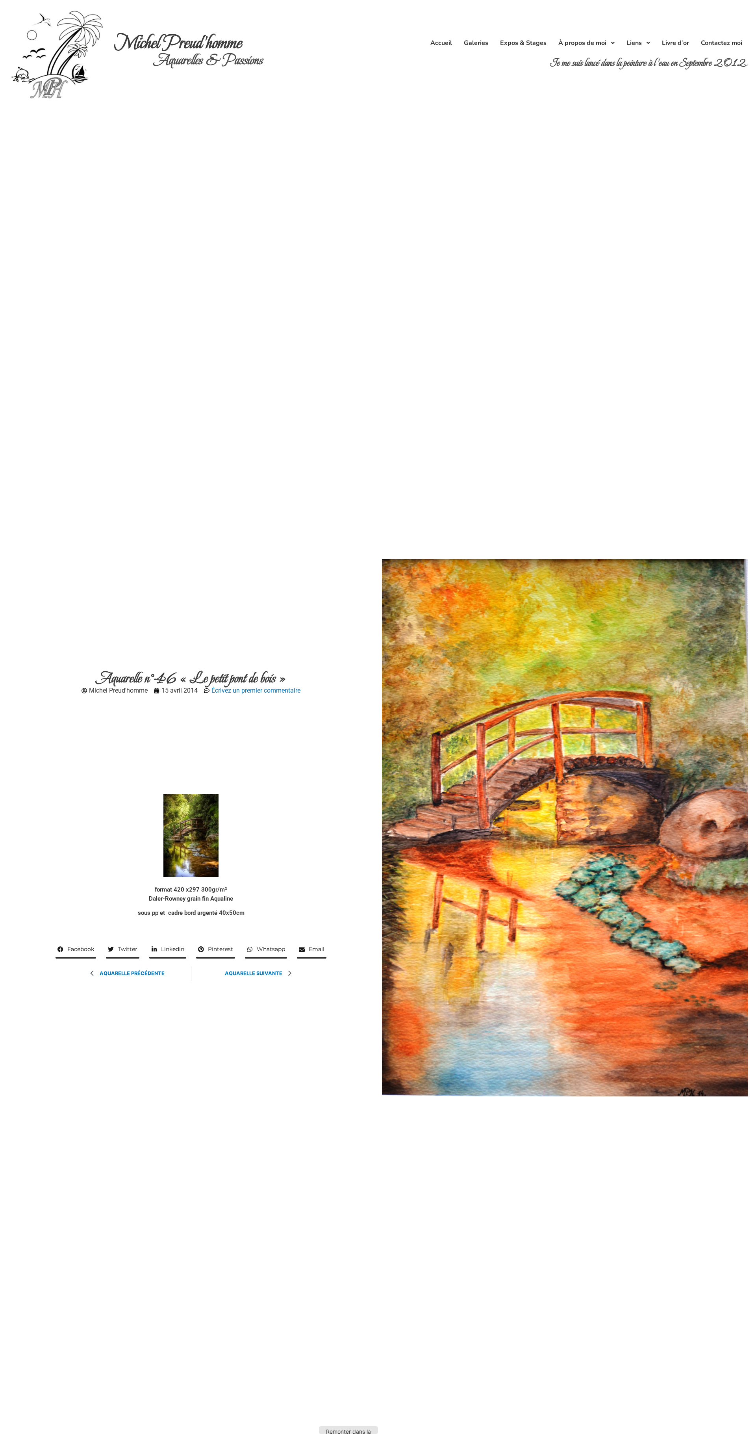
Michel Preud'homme (178, 43)
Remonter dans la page (348, 1431)
